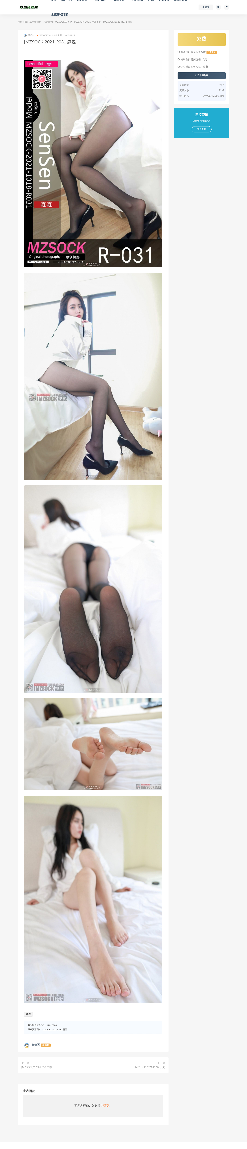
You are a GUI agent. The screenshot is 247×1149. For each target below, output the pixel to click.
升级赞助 (212, 52)
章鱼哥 (35, 1045)
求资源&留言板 (59, 14)
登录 (106, 1105)
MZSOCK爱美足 (63, 22)
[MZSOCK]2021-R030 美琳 (36, 1067)
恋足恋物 (48, 22)
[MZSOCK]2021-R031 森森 (54, 1030)
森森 (28, 1014)
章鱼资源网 (35, 22)
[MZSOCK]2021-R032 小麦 (150, 1067)
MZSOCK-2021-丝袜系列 (87, 22)
